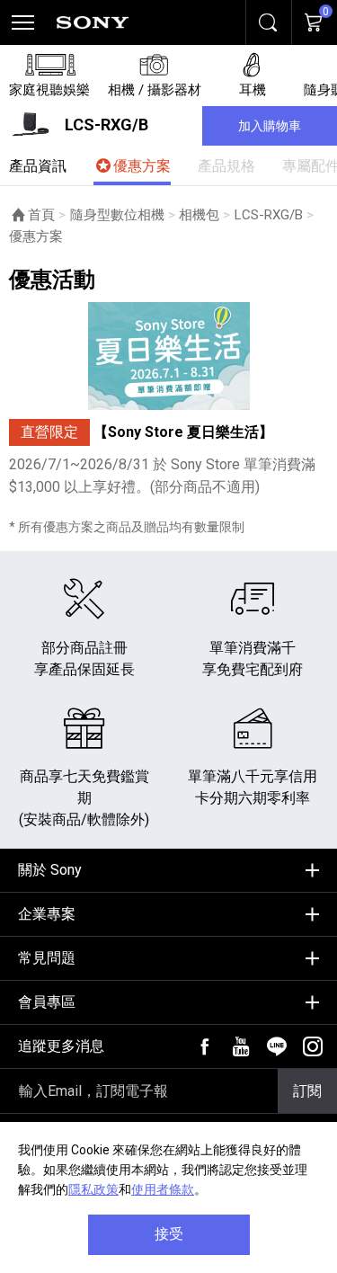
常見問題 (46, 957)
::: (14, 863)
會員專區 (46, 1001)
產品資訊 (38, 165)
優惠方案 (142, 165)
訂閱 (307, 1090)
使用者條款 (162, 1189)
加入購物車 (269, 126)
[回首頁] (93, 22)
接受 (169, 1233)
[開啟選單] (22, 22)
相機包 (199, 215)
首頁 (41, 215)
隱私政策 (93, 1189)
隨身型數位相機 (117, 215)
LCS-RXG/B (269, 215)
